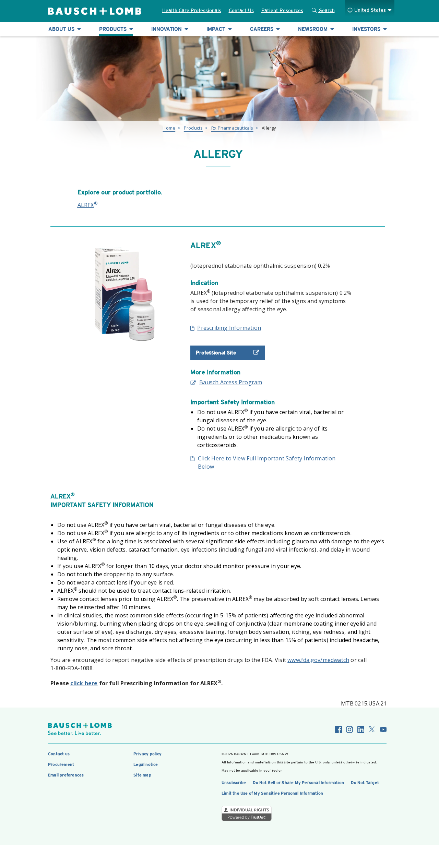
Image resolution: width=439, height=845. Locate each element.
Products (113, 29)
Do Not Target (365, 782)
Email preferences (66, 775)
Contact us (59, 753)
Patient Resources (282, 10)
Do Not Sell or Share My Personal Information (298, 782)
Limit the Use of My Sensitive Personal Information (272, 793)
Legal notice (145, 764)
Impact (216, 29)
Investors (367, 29)
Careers (262, 29)
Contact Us (241, 10)
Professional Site (216, 352)
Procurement (61, 764)
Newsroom (313, 29)
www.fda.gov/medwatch (318, 660)
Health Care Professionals (191, 10)
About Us (62, 29)
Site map (142, 775)
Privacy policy (147, 753)
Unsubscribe (234, 782)
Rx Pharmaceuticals (232, 128)
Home (169, 128)
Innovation (167, 29)
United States (370, 10)
